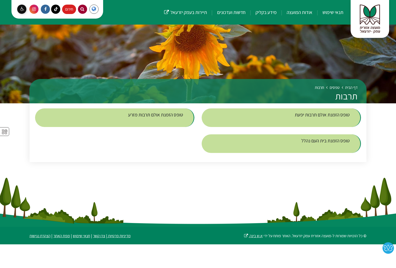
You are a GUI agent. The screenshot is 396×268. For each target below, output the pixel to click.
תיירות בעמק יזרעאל (185, 7)
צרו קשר (99, 235)
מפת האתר (61, 235)
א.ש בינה (253, 235)
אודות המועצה (299, 12)
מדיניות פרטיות (119, 235)
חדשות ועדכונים (230, 12)
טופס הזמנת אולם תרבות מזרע (156, 115)
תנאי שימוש (332, 12)
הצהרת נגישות (40, 235)
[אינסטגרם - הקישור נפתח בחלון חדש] (33, 9)
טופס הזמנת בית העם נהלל (326, 141)
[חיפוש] (82, 9)
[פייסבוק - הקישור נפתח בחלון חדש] (45, 9)
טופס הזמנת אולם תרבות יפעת (323, 115)
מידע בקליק (266, 12)
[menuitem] (328, 12)
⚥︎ (5, 132)
